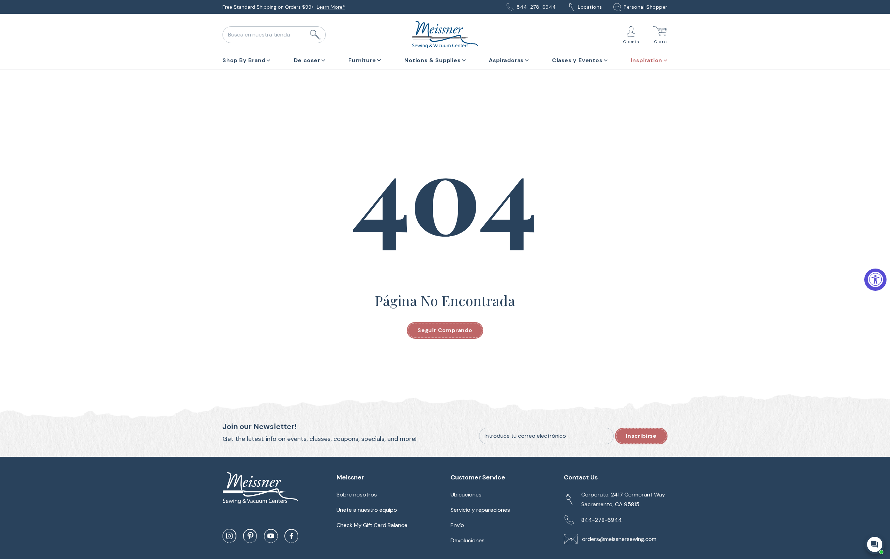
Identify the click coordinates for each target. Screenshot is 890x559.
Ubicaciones (466, 494)
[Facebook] (291, 536)
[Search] (315, 35)
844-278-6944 (536, 7)
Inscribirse (641, 435)
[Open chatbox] (874, 544)
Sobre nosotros (357, 494)
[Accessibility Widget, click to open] (875, 280)
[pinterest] (250, 536)
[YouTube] (271, 536)
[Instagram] (229, 536)
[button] (246, 59)
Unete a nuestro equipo (367, 509)
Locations (590, 7)
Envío (457, 525)
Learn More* (331, 7)
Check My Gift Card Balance (372, 525)
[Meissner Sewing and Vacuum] (445, 35)
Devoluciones (468, 540)
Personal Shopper (646, 7)
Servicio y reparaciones (480, 509)
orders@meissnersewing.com (619, 539)
